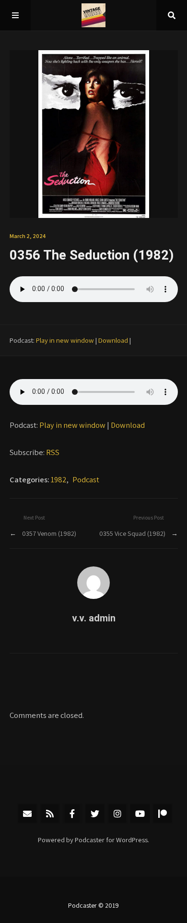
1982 (59, 479)
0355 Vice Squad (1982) (132, 533)
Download (113, 340)
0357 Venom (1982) (49, 533)
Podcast (85, 479)
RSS (52, 452)
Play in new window (65, 340)
